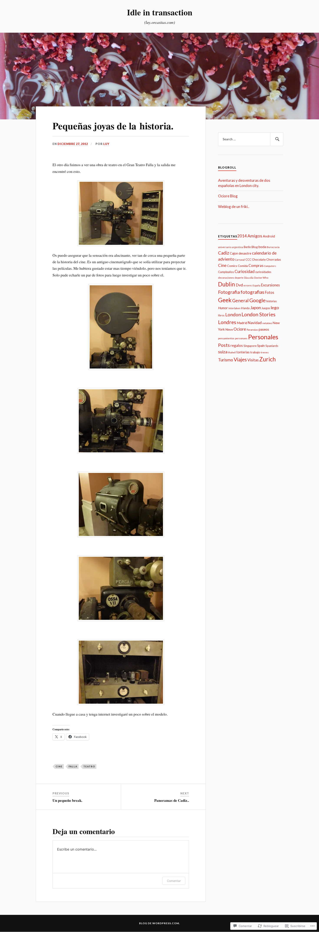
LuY (106, 144)
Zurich (267, 359)
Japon (255, 307)
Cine (59, 766)
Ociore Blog (228, 196)
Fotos (269, 292)
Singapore (250, 345)
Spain (261, 345)
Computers (270, 266)
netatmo (267, 323)
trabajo (255, 352)
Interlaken (234, 308)
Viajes (240, 359)
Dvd (239, 285)
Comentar (174, 881)
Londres (227, 322)
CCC (248, 259)
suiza (222, 351)
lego (275, 307)
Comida (243, 266)
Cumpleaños (226, 272)
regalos (236, 345)
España (256, 285)
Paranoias (252, 329)
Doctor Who (261, 277)
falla (73, 766)
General (240, 300)
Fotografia (229, 292)
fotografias (252, 292)
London (233, 314)
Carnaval (240, 259)
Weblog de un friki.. (233, 206)
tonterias (243, 352)
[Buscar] (276, 139)
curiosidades (263, 272)
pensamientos (226, 338)
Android (269, 236)
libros (221, 315)
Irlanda (245, 308)
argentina (237, 247)
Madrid (242, 323)
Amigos (254, 235)
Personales (263, 337)
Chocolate (259, 259)
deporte (239, 277)
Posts (224, 345)
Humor (223, 308)
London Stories (258, 314)
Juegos (265, 308)
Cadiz (223, 252)
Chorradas (273, 259)
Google (257, 300)
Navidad (255, 322)
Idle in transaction (159, 12)
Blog (255, 247)
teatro (89, 766)
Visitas (253, 360)
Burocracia (273, 246)
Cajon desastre (240, 253)
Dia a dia (248, 277)
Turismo (225, 359)
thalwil (232, 352)
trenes (265, 352)
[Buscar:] (250, 139)
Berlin (247, 247)
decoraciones (226, 277)
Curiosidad (245, 271)
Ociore (239, 328)
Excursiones (270, 285)
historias (271, 301)
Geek (225, 300)
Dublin (226, 284)
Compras (255, 265)
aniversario (224, 246)
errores (247, 285)
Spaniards (271, 345)
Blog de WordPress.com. (159, 923)
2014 (242, 235)
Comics (232, 266)
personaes (241, 338)
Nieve (229, 329)
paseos (264, 329)
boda (262, 247)
